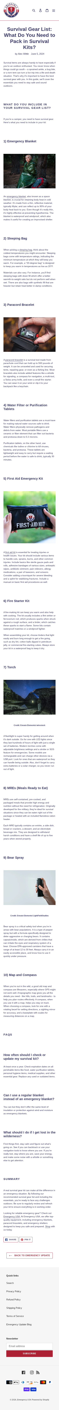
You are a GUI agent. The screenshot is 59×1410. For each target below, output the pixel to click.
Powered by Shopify (40, 1400)
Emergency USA (24, 1400)
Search (10, 1283)
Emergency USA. (11, 1216)
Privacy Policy (13, 1291)
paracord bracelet (14, 360)
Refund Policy (13, 1299)
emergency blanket (16, 196)
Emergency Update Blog (18, 1324)
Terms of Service (15, 1316)
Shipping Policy (14, 1308)
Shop (47, 1226)
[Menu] (53, 10)
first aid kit (10, 552)
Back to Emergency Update (32, 1255)
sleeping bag (25, 249)
